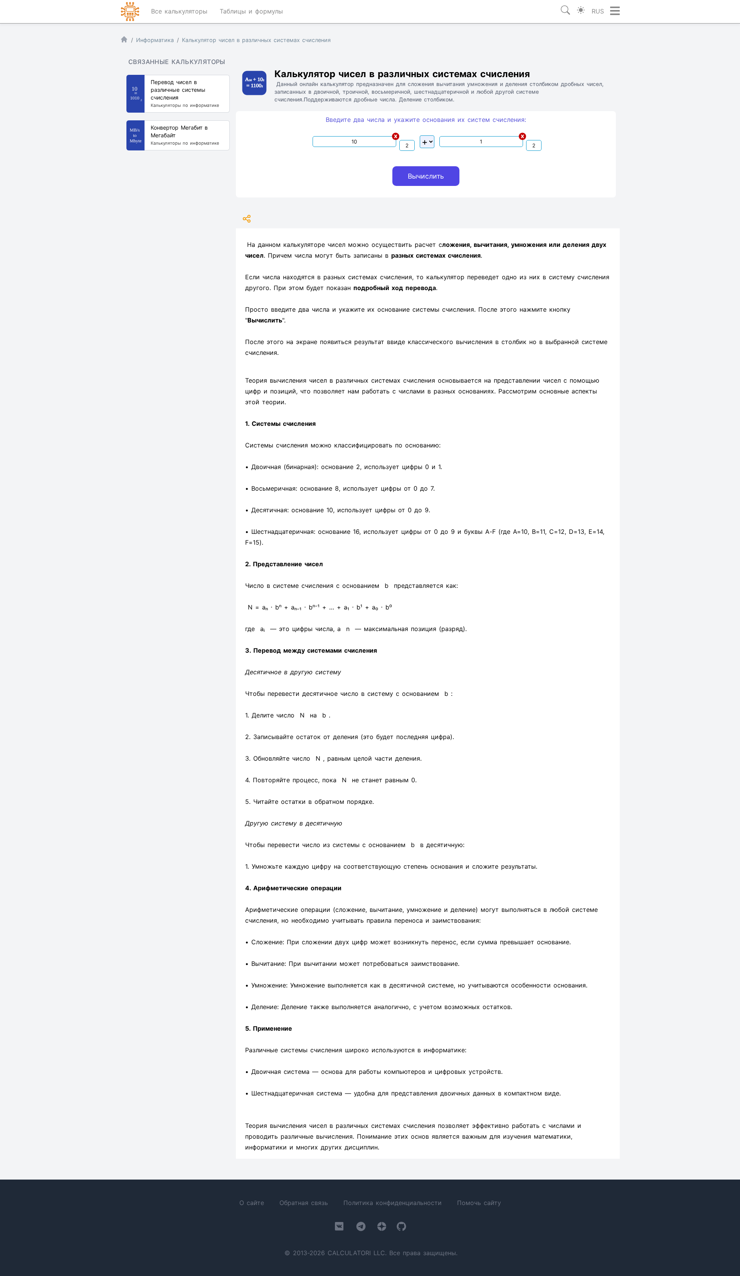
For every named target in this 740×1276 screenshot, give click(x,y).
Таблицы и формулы (251, 11)
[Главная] (124, 41)
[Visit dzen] (382, 1228)
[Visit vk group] (339, 1227)
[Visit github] (401, 1228)
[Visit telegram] (361, 1228)
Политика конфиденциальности (392, 1203)
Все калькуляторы (179, 11)
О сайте (251, 1203)
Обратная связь (303, 1203)
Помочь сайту (479, 1203)
